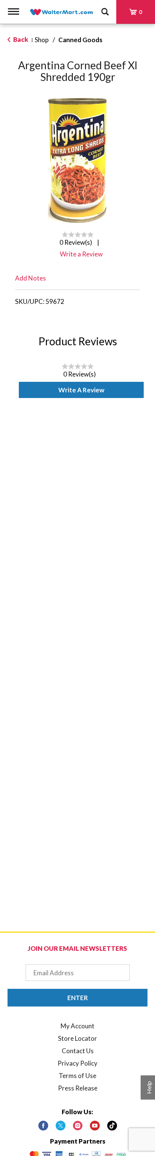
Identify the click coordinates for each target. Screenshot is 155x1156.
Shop (42, 40)
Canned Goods (80, 40)
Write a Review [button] (81, 254)
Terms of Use (77, 1076)
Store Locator (77, 1038)
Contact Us (78, 1051)
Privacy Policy (77, 1063)
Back (20, 39)
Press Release (77, 1088)
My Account (77, 1026)
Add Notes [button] (30, 278)
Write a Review (81, 390)
